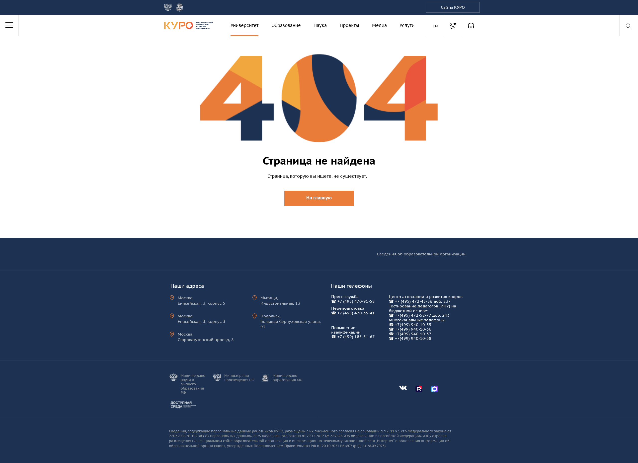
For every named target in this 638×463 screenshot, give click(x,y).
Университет (244, 25)
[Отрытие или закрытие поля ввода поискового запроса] (629, 26)
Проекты (349, 25)
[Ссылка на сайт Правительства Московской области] (179, 7)
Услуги (406, 25)
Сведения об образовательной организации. (422, 254)
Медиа (379, 25)
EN (436, 25)
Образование (286, 25)
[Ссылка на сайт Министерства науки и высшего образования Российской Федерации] (167, 7)
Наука (320, 25)
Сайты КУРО (453, 7)
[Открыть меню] (9, 25)
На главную (319, 198)
